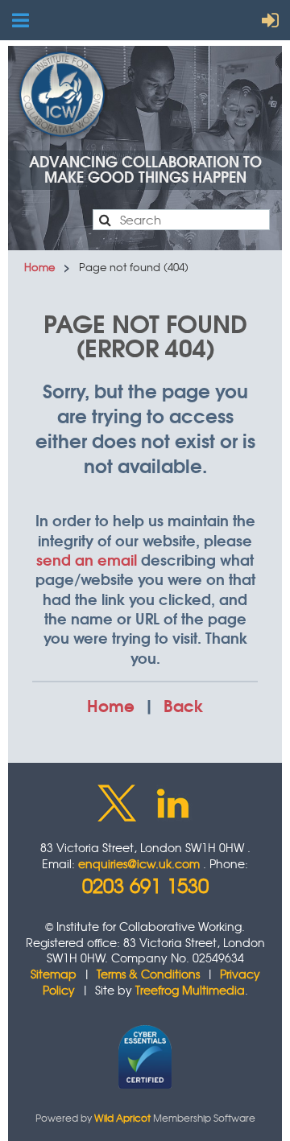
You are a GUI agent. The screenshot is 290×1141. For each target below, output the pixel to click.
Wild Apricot (122, 1117)
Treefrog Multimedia (190, 990)
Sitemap (54, 974)
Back (184, 704)
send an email (86, 559)
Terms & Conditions (148, 974)
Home (39, 266)
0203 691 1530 (145, 885)
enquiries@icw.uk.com (139, 863)
